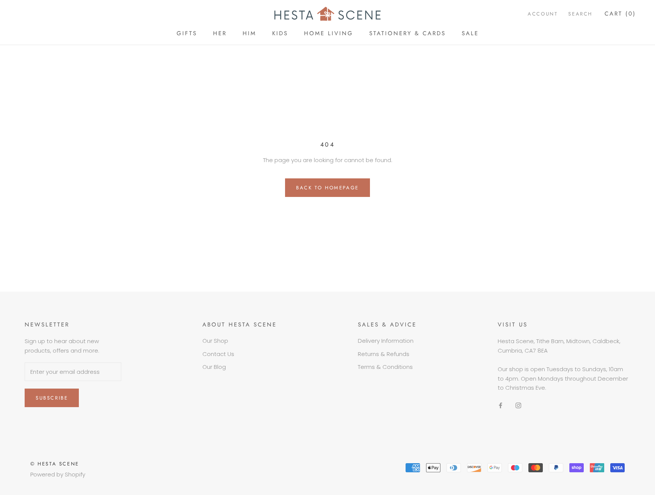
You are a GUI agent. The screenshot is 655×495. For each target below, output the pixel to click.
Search (580, 13)
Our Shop (215, 341)
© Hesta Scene (54, 463)
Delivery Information (386, 341)
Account (543, 13)
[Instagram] (518, 405)
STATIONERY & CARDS (407, 33)
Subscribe (52, 397)
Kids (280, 33)
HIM (249, 33)
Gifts (187, 33)
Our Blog (214, 367)
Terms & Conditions (385, 367)
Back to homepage (327, 187)
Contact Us (218, 354)
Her (220, 33)
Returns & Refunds (383, 354)
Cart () (620, 13)
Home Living (328, 33)
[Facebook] (500, 405)
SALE (470, 33)
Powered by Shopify (57, 474)
